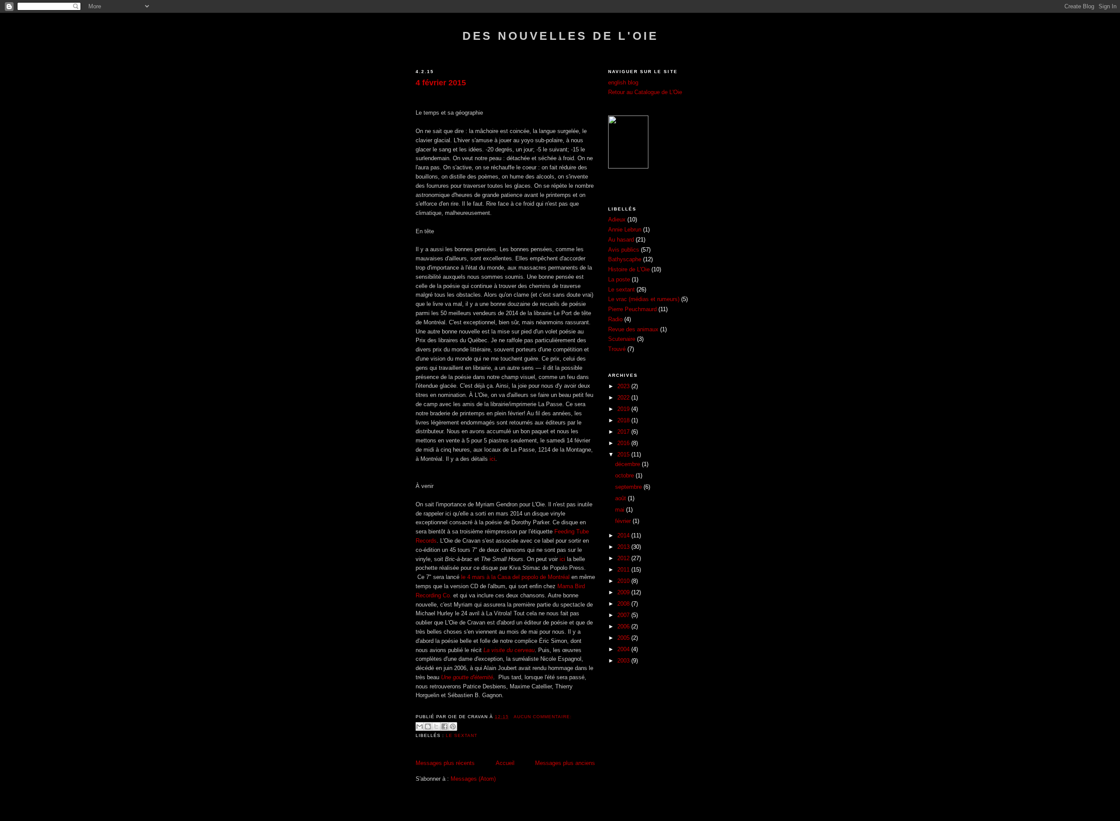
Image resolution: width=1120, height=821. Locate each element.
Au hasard (621, 239)
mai (620, 509)
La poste (619, 279)
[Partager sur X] (436, 726)
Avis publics (623, 249)
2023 (624, 386)
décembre (628, 464)
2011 (624, 569)
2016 (624, 443)
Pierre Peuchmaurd (632, 309)
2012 (624, 558)
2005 (624, 638)
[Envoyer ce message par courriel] (419, 726)
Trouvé (617, 349)
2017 (624, 431)
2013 (624, 547)
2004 (624, 649)
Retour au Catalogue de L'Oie (645, 92)
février (624, 521)
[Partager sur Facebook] (444, 726)
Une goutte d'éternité (467, 677)
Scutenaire (621, 339)
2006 (624, 626)
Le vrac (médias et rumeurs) (643, 299)
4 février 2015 (441, 82)
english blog (623, 82)
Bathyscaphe (624, 259)
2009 (624, 592)
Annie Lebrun (624, 229)
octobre (625, 475)
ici (492, 459)
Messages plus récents (445, 763)
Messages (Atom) (473, 778)
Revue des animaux (633, 329)
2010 (624, 581)
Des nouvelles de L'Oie (560, 35)
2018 (624, 420)
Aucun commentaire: (543, 716)
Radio (615, 319)
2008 (624, 603)
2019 (624, 409)
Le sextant (461, 735)
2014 (624, 535)
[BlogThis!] (428, 726)
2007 (624, 615)
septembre (629, 487)
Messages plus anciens (565, 763)
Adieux (617, 219)
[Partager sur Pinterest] (452, 726)
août (621, 498)
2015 (624, 454)
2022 (624, 397)
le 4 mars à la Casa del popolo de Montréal (516, 577)
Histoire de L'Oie (629, 269)
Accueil (505, 763)
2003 (624, 660)
